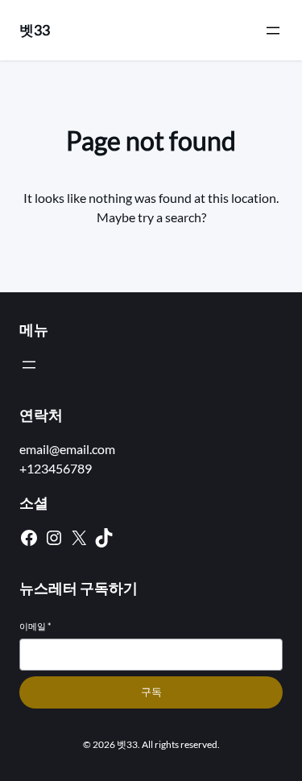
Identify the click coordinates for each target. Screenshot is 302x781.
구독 (151, 692)
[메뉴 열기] (273, 30)
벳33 (34, 30)
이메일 (35, 626)
